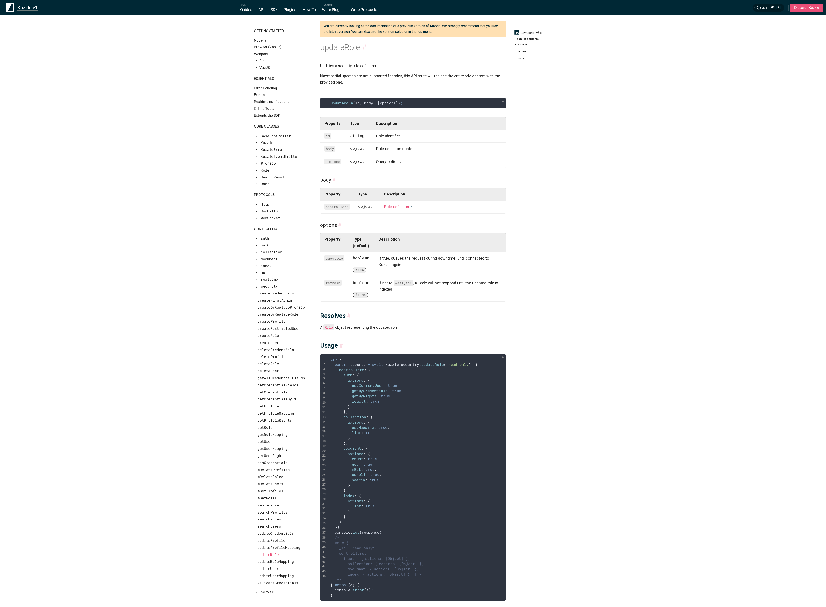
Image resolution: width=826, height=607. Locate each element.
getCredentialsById (276, 398)
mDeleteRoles (270, 476)
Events (259, 95)
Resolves (522, 51)
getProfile (268, 406)
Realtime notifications (271, 101)
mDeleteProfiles (273, 469)
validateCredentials (277, 582)
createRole (268, 335)
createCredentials (275, 293)
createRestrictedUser (279, 328)
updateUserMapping (275, 575)
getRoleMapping (272, 434)
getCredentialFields (278, 384)
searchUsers (269, 526)
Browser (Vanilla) (268, 47)
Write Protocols (364, 9)
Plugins (290, 9)
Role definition (396, 206)
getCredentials (272, 392)
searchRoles (269, 519)
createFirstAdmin (274, 300)
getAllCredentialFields (281, 377)
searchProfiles (272, 512)
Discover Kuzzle (806, 7)
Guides (246, 9)
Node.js (260, 40)
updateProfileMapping (278, 547)
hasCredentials (272, 462)
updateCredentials (275, 533)
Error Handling (265, 88)
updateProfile (271, 540)
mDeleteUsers (270, 483)
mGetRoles (267, 498)
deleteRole (268, 363)
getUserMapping (272, 448)
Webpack (261, 54)
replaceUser (269, 505)
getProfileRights (274, 420)
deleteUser (268, 370)
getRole (265, 427)
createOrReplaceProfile (281, 307)
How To (309, 9)
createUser (268, 342)
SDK (274, 9)
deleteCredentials (275, 349)
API (261, 9)
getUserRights (271, 455)
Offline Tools (264, 108)
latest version (339, 31)
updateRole (268, 554)
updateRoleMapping (275, 561)
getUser (265, 441)
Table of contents (527, 38)
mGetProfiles (270, 490)
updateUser (268, 568)
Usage (521, 58)
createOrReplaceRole (277, 314)
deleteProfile (271, 356)
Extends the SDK (267, 115)
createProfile (271, 321)
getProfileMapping (275, 413)
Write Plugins (333, 9)
